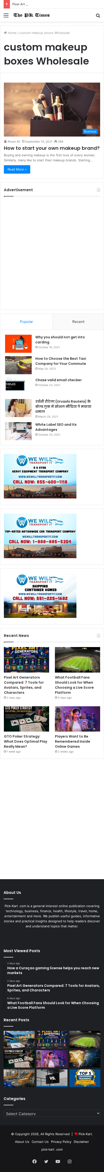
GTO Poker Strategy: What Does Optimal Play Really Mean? (25, 741)
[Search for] (98, 17)
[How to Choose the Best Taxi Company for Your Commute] (18, 365)
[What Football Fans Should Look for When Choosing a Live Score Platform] (77, 660)
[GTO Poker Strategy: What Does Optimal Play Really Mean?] (26, 719)
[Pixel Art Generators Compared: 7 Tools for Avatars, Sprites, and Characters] (26, 660)
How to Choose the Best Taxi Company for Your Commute (60, 361)
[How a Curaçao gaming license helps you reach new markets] (19, 1039)
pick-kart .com (52, 1149)
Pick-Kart (85, 1134)
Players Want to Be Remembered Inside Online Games (72, 741)
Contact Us (40, 1142)
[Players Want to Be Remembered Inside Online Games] (77, 719)
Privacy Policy (61, 1142)
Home (12, 33)
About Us (22, 1142)
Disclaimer (81, 1142)
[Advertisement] (52, 253)
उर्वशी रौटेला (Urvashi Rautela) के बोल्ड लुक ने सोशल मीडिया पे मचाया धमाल (63, 406)
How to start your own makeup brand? (52, 148)
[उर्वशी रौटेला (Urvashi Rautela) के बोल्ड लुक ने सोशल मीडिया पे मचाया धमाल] (18, 408)
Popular (26, 321)
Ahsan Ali (13, 141)
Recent (78, 321)
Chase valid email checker (58, 380)
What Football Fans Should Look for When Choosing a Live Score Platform (74, 685)
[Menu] (6, 17)
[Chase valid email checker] (18, 387)
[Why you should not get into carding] (18, 344)
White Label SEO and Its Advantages (56, 427)
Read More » (17, 169)
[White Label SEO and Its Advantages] (18, 431)
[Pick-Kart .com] (31, 15)
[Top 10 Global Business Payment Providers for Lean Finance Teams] (84, 1058)
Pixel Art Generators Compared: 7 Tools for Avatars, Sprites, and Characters (24, 685)
